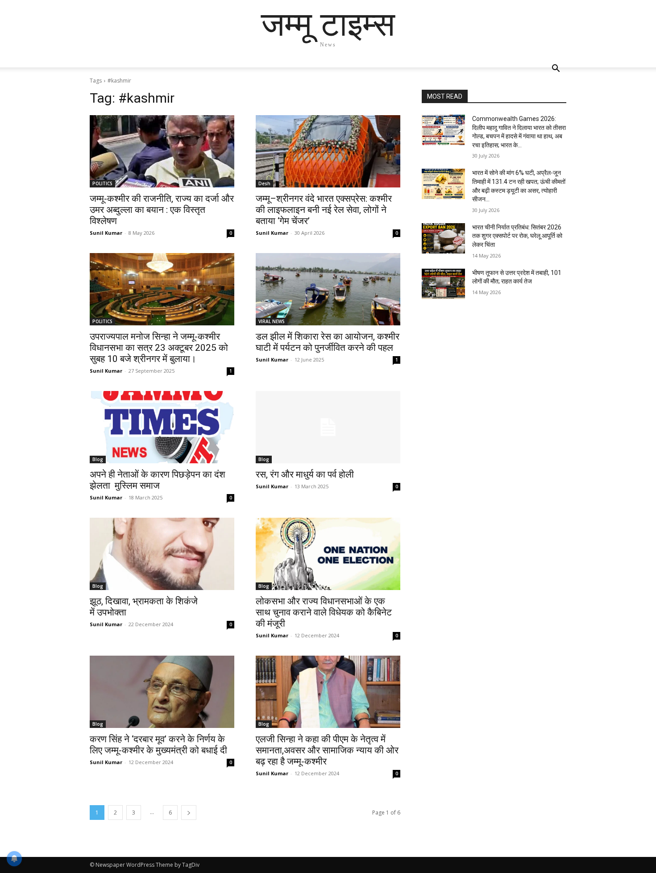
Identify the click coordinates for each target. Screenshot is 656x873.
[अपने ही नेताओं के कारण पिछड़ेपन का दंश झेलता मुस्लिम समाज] (162, 427)
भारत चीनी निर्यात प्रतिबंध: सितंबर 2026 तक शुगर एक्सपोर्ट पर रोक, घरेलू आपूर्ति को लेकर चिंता (517, 236)
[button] (555, 69)
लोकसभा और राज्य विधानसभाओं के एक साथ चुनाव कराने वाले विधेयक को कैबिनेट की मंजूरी (324, 612)
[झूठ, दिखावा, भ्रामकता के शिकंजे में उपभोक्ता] (162, 554)
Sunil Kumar (106, 232)
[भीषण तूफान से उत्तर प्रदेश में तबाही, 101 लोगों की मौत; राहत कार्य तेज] (443, 284)
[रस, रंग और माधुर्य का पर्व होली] (328, 427)
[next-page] (188, 812)
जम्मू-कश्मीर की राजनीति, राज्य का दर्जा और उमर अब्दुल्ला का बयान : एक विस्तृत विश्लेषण (162, 209)
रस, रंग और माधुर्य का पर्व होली (305, 474)
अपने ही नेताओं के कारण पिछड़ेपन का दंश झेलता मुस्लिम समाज (157, 480)
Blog (97, 459)
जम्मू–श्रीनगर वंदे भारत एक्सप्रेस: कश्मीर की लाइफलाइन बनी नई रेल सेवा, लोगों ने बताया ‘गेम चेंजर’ (324, 209)
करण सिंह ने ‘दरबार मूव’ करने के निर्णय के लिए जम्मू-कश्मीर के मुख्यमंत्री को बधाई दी (158, 745)
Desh (264, 183)
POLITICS (102, 183)
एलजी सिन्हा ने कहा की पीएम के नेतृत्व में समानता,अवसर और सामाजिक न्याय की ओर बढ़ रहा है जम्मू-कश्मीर (327, 750)
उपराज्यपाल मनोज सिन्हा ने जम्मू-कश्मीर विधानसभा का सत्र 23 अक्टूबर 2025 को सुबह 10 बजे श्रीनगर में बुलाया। (159, 347)
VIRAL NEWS (271, 321)
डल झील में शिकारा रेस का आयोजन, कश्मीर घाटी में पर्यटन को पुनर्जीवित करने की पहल (327, 342)
